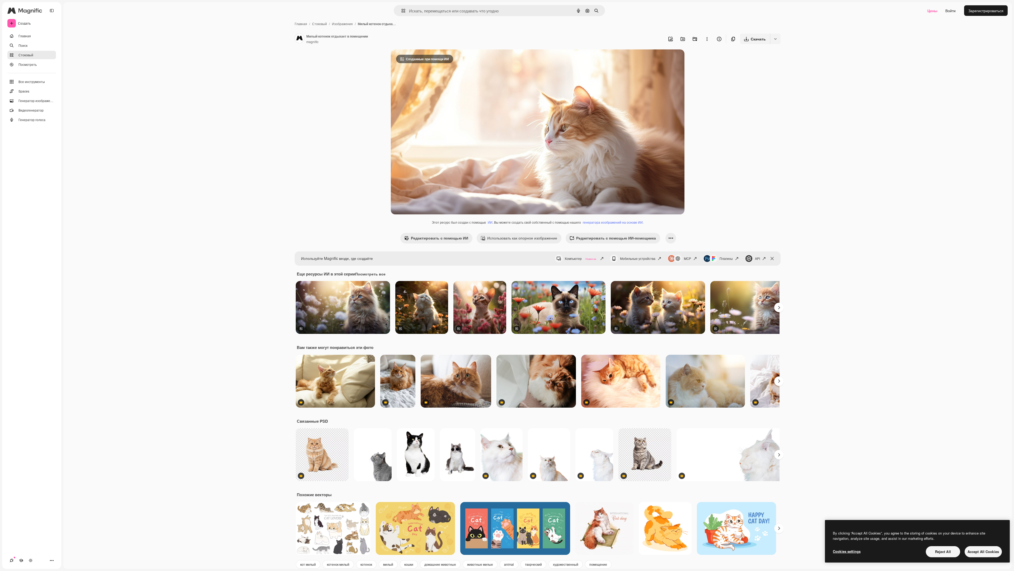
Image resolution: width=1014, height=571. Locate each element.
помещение (598, 564)
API (757, 258)
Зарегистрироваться (985, 10)
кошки (408, 564)
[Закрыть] (772, 258)
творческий (533, 564)
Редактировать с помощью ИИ (439, 238)
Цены (932, 10)
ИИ (490, 222)
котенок (366, 564)
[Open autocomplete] (401, 11)
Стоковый (319, 23)
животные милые (480, 564)
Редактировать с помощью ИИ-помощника (616, 238)
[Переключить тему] (30, 560)
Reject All (943, 551)
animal (509, 564)
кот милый (308, 564)
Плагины (726, 258)
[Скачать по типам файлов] (775, 39)
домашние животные (440, 564)
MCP (687, 258)
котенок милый (338, 564)
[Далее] (779, 307)
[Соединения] (11, 560)
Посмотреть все (370, 274)
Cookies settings (847, 551)
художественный (565, 564)
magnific (312, 41)
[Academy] (21, 560)
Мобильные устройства (637, 258)
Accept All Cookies (983, 551)
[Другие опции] (707, 39)
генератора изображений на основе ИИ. (613, 222)
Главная (301, 23)
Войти (950, 10)
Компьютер (580, 258)
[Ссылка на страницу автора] (299, 39)
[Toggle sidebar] (52, 10)
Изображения (342, 23)
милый (388, 564)
